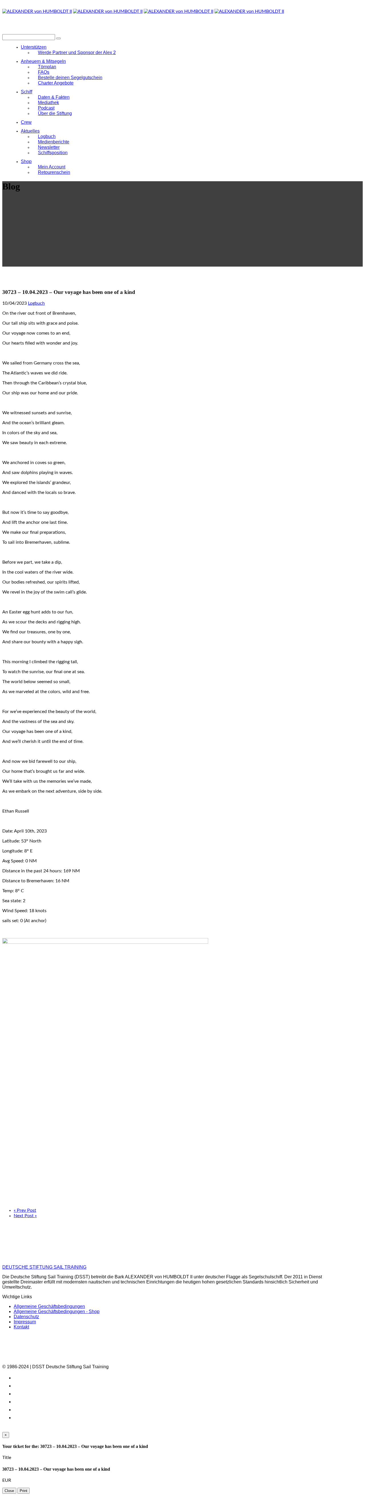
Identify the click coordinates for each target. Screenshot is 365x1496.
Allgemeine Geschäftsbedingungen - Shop (57, 1311)
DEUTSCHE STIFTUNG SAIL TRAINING (44, 1267)
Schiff (26, 91)
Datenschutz (26, 1316)
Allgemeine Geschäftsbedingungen (49, 1306)
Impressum (25, 1321)
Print (23, 1491)
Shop (26, 161)
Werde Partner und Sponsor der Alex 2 (77, 52)
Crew (26, 122)
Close (9, 1491)
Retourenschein (54, 172)
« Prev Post (25, 1210)
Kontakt (21, 1326)
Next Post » (25, 1215)
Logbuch (36, 303)
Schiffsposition (53, 152)
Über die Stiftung (55, 113)
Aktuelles (30, 131)
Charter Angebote (56, 83)
